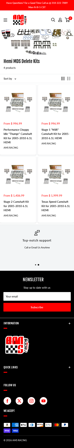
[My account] (60, 20)
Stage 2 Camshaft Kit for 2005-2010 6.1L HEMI (16, 206)
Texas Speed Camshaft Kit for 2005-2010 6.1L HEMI (55, 206)
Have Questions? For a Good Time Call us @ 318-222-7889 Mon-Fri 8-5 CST (37, 5)
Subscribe (37, 307)
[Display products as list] (68, 78)
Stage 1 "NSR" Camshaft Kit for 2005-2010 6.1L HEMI (55, 134)
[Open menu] (5, 20)
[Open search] (53, 20)
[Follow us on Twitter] (20, 401)
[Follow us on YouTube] (44, 401)
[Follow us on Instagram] (32, 401)
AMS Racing (11, 147)
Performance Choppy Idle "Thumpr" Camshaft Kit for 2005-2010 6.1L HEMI (18, 136)
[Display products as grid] (62, 78)
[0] (67, 20)
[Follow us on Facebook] (8, 401)
